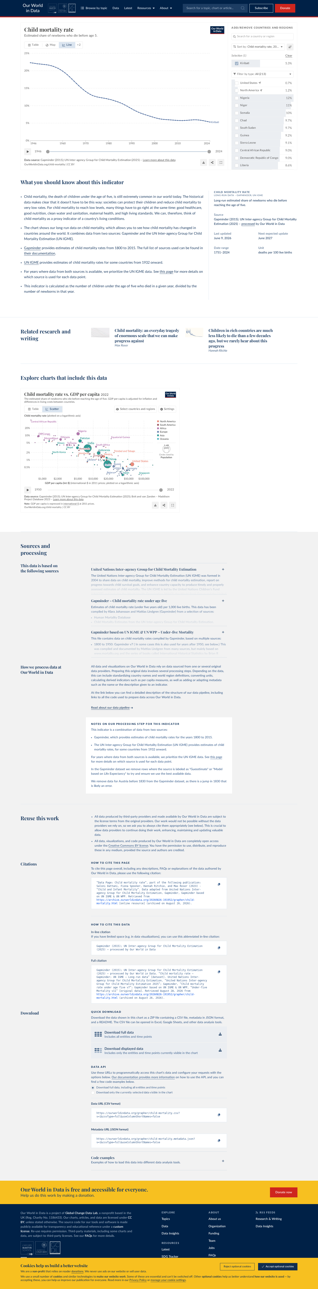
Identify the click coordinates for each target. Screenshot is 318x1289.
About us (215, 1219)
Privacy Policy (138, 1280)
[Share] (212, 162)
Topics (166, 1219)
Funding (214, 1233)
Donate (285, 8)
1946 (38, 151)
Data (115, 8)
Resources (144, 8)
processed (248, 224)
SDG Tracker (170, 1256)
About (164, 8)
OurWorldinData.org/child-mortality (44, 164)
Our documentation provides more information (143, 1077)
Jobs (212, 1248)
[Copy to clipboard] (215, 884)
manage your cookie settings (168, 1280)
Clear (288, 55)
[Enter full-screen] (220, 162)
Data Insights (170, 1233)
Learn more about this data (159, 160)
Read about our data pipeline (110, 707)
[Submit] (242, 8)
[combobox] (215, 8)
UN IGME (31, 262)
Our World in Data (33, 8)
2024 (218, 151)
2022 (170, 489)
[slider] (47, 151)
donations (77, 1271)
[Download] (203, 162)
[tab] (33, 45)
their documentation (39, 253)
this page (166, 271)
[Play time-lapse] (27, 151)
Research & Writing (269, 1219)
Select (137, 409)
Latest (128, 8)
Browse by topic (96, 8)
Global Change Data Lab (81, 1213)
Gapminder (32, 248)
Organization (217, 1226)
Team (212, 1240)
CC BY (70, 164)
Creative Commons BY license (128, 845)
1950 (38, 489)
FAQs (88, 1235)
